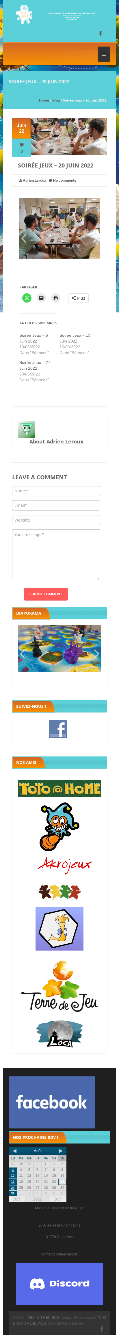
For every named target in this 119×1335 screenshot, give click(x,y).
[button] (23, 238)
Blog (56, 100)
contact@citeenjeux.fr (59, 1254)
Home (44, 100)
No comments (64, 180)
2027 (58, 1199)
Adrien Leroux (34, 180)
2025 (17, 1199)
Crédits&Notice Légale (65, 1323)
